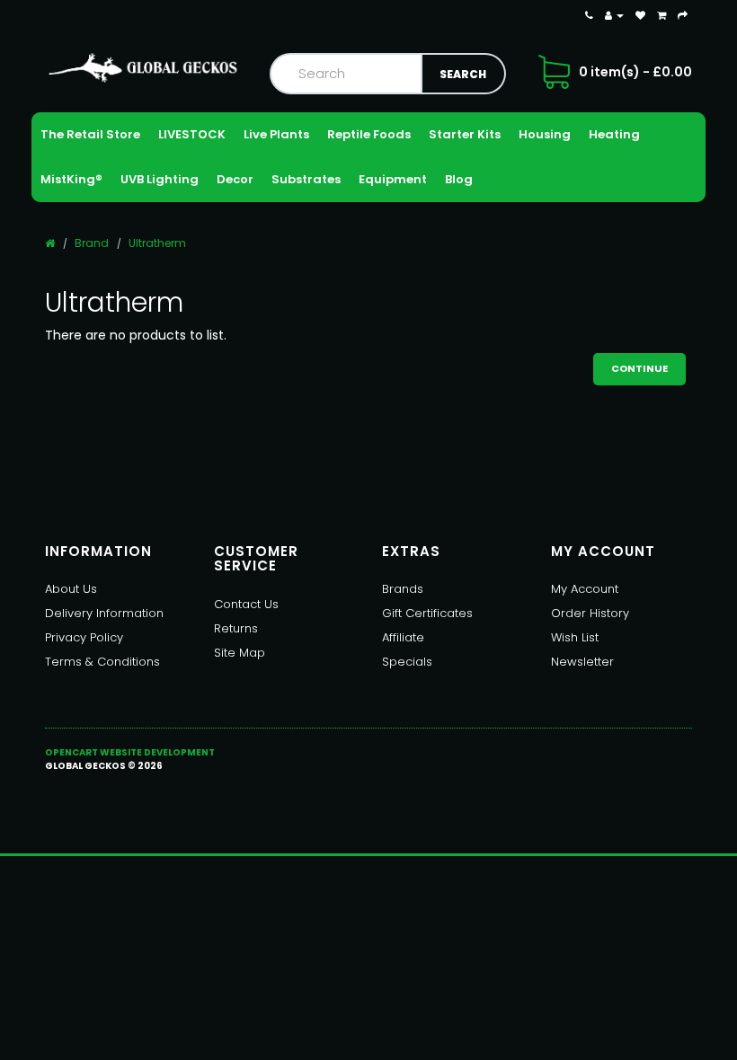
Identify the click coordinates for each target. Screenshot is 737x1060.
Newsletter (582, 661)
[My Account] (614, 15)
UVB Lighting (159, 179)
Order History (590, 613)
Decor (235, 179)
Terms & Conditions (102, 661)
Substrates (306, 179)
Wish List (575, 637)
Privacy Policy (84, 637)
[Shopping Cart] (661, 15)
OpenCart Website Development (130, 752)
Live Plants (276, 134)
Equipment (393, 179)
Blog (459, 179)
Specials (407, 661)
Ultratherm (157, 243)
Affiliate (403, 637)
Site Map (239, 652)
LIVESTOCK (192, 134)
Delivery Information (104, 613)
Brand (92, 243)
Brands (402, 588)
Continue (639, 368)
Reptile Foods (369, 134)
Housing (545, 134)
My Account (584, 588)
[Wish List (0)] (640, 15)
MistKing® (71, 179)
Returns (236, 628)
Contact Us (246, 604)
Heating (614, 134)
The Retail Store (90, 134)
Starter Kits (465, 134)
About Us (71, 588)
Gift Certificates (427, 613)
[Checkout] (683, 15)
